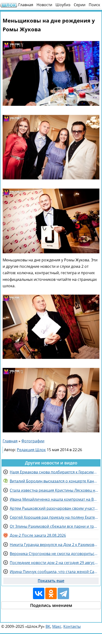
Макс (56, 626)
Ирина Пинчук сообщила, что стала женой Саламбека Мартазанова (54, 571)
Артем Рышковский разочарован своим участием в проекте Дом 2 (54, 508)
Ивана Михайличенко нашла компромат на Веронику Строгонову (54, 499)
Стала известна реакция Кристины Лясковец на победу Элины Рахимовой (54, 490)
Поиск (94, 4)
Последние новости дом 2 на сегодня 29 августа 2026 (54, 562)
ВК (48, 626)
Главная (25, 4)
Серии (79, 4)
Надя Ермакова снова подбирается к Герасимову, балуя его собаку (54, 472)
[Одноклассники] (51, 593)
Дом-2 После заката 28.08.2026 (38, 535)
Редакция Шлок (31, 449)
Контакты (72, 626)
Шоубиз (63, 4)
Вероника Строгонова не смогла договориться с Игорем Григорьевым (54, 553)
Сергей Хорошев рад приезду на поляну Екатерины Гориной (54, 517)
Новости (44, 4)
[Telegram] (63, 593)
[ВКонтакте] (38, 593)
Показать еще (51, 580)
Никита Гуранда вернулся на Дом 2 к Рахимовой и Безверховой (54, 544)
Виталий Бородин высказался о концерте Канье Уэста (54, 481)
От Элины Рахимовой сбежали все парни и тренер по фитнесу (54, 526)
